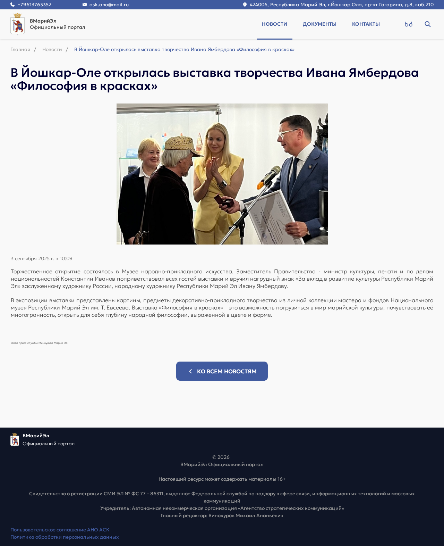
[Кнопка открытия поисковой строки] (427, 24)
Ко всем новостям (227, 371)
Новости (274, 24)
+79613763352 (34, 4)
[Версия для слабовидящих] (408, 24)
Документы (319, 24)
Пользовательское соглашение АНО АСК (60, 530)
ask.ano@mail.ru (109, 4)
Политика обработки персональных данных (64, 537)
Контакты (366, 24)
